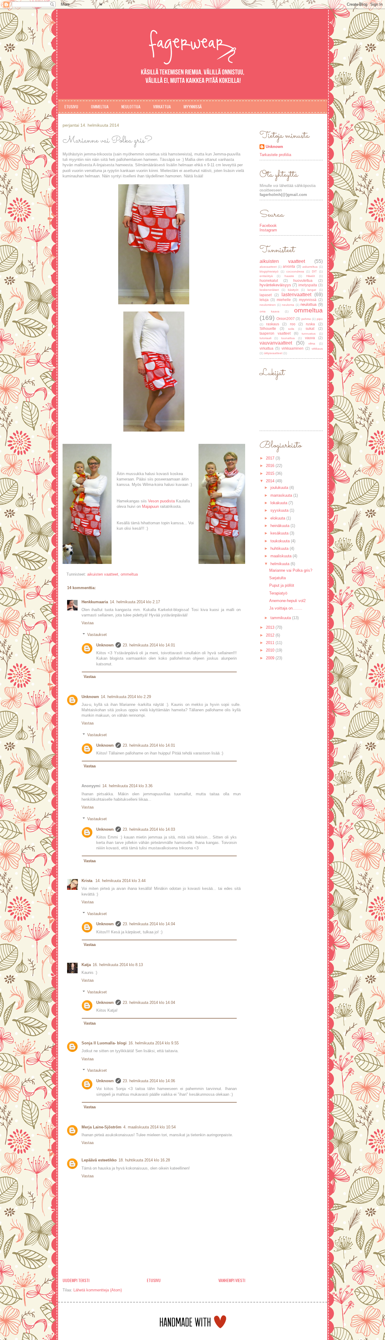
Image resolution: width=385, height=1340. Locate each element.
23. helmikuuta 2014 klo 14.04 (149, 924)
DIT (314, 271)
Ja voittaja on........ (285, 608)
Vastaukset (97, 634)
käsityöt (293, 289)
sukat (310, 328)
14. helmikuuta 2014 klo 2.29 (126, 696)
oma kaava (269, 311)
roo (292, 324)
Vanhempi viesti (231, 1280)
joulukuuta (279, 487)
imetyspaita (307, 285)
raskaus (272, 324)
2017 (271, 458)
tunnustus (309, 333)
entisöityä (266, 276)
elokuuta (278, 518)
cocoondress (295, 271)
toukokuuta (280, 541)
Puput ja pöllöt (281, 585)
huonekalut (269, 280)
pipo (320, 319)
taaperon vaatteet (275, 333)
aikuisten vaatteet (102, 574)
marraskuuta (281, 495)
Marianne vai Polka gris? (290, 570)
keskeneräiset (269, 289)
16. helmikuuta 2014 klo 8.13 (118, 964)
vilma (311, 343)
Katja (86, 964)
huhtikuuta (280, 548)
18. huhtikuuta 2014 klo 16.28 (144, 1160)
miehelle (284, 300)
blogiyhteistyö (269, 271)
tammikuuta (281, 618)
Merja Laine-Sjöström (102, 1127)
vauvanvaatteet (276, 342)
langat (311, 289)
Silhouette (268, 328)
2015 (271, 473)
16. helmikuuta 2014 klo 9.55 (153, 1043)
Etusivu (71, 106)
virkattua (266, 348)
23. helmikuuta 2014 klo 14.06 (149, 1081)
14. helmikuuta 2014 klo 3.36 (127, 786)
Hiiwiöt (310, 276)
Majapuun (150, 506)
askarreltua (310, 266)
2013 (271, 627)
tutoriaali (265, 338)
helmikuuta (280, 564)
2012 (271, 635)
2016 (271, 465)
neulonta (288, 304)
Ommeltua (100, 106)
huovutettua (303, 280)
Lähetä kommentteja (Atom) (97, 1290)
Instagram (268, 230)
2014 (271, 481)
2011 (271, 642)
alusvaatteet (268, 266)
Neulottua (130, 106)
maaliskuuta (281, 556)
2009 (271, 658)
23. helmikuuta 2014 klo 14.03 (149, 829)
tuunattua (288, 338)
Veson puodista (161, 501)
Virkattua (162, 106)
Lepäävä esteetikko (99, 1160)
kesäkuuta (280, 533)
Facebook (268, 225)
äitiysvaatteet (273, 353)
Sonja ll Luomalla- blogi (104, 1043)
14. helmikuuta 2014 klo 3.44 (120, 880)
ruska (310, 324)
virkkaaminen (292, 348)
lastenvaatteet (296, 294)
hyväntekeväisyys (275, 285)
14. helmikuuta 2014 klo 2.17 (135, 602)
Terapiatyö (278, 593)
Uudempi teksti (76, 1280)
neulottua (308, 304)
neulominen (268, 304)
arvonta (289, 266)
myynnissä (307, 300)
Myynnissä (192, 106)
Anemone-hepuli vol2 (287, 600)
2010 (271, 650)
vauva (310, 338)
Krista (88, 880)
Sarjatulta (277, 578)
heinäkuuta (280, 525)
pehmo (306, 319)
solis (291, 328)
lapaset (266, 295)
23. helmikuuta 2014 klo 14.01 (149, 645)
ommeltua (129, 574)
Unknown (105, 645)
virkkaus (317, 348)
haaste (289, 276)
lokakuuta (279, 503)
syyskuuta (280, 510)
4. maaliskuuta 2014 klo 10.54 (149, 1127)
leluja (264, 300)
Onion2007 (285, 319)
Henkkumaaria (95, 602)
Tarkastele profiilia (275, 154)
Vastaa (88, 623)
